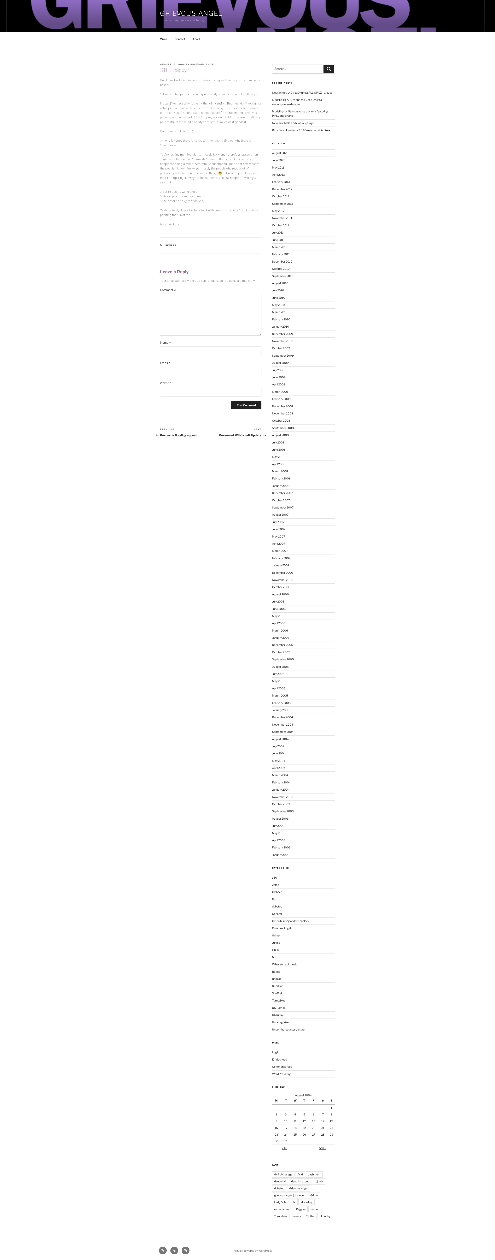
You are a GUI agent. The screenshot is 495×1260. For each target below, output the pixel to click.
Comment (168, 290)
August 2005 (280, 666)
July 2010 (278, 290)
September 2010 (282, 276)
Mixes (163, 39)
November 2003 (282, 797)
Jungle (276, 942)
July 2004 (278, 746)
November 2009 (282, 341)
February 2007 (281, 558)
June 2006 (279, 608)
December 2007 (282, 493)
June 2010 (278, 297)
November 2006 (282, 579)
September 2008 (283, 428)
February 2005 (281, 702)
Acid (300, 1174)
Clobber (277, 892)
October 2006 (281, 587)
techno (315, 1209)
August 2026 (280, 153)
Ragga (276, 971)
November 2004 (282, 724)
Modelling (306, 1202)
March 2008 (280, 471)
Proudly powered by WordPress (252, 1250)
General (172, 245)
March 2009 (280, 391)
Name (165, 342)
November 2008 (282, 413)
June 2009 (279, 377)
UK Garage (279, 1007)
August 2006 (280, 594)
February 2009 (281, 399)
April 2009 (278, 384)
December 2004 (282, 717)
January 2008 (280, 485)
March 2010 (280, 312)
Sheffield (277, 993)
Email (165, 363)
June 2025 (278, 160)
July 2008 (278, 442)
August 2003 (280, 818)
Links (275, 949)
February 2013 (281, 181)
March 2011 (279, 247)
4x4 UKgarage (283, 1174)
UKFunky (277, 1015)
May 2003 (278, 833)
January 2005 (280, 710)
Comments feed (282, 1066)
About (196, 39)
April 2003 (278, 840)
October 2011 (280, 225)
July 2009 (278, 370)
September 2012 (282, 203)
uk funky (325, 1216)
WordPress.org (281, 1074)
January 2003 (280, 854)
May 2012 (278, 210)
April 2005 (278, 688)
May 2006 (278, 616)
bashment (314, 1174)
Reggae (277, 978)
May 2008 (278, 456)
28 (322, 1134)
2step (275, 884)
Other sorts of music (284, 964)
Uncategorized (281, 1022)
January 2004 (280, 789)
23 (276, 1134)
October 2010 (281, 268)
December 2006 (282, 572)
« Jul (284, 1148)
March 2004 (280, 775)
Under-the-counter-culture (288, 1029)
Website (165, 383)
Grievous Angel (191, 13)
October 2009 (281, 348)
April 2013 (278, 174)
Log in (275, 1052)
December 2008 (282, 406)
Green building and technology (290, 921)
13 (313, 1121)
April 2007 (278, 543)
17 (285, 1127)
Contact (180, 39)
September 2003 (283, 811)
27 (313, 1134)
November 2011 (282, 218)
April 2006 (278, 623)
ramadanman (282, 1209)
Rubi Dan (277, 986)
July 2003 (278, 825)
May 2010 (278, 304)
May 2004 (278, 760)
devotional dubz (301, 1181)
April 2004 (278, 768)
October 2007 (281, 500)
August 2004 (280, 739)
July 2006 (278, 601)
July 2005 (278, 673)
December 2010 (282, 261)
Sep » (322, 1148)
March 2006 (280, 630)
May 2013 (278, 167)
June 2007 (278, 529)
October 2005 (281, 652)
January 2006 (280, 637)
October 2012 (280, 196)
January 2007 (280, 565)
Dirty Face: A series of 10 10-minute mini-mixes (301, 130)
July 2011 (277, 232)
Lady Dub (280, 1202)
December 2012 (282, 189)
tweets (296, 1216)
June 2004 (279, 753)
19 (304, 1127)
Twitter (310, 1216)
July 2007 (278, 522)
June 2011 (278, 239)
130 (274, 877)
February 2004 (281, 782)
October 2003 (281, 804)
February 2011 (281, 254)
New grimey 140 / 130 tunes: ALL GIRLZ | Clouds (302, 92)
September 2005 (283, 659)
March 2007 (280, 550)
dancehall (280, 1181)
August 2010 (280, 283)
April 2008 (278, 464)
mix (293, 1202)
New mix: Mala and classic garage (293, 123)
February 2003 (281, 847)
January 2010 (280, 326)
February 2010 (281, 319)
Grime (276, 935)
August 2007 (280, 514)
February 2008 (281, 478)
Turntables (278, 1000)
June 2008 (279, 449)
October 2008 (281, 420)
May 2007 (278, 536)
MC (274, 957)
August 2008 (280, 435)
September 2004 (283, 731)
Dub (274, 899)
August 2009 (280, 362)
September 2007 (283, 507)
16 (276, 1127)
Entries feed (279, 1059)
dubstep (277, 906)
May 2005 (278, 681)
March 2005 (280, 695)
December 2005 (282, 644)
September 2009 (283, 355)
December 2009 (282, 334)
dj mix (319, 1181)
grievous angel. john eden (289, 1195)
